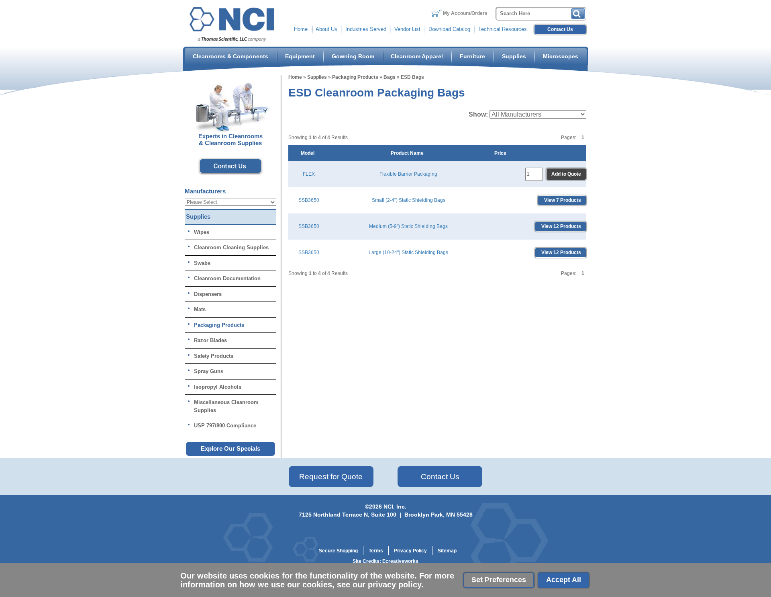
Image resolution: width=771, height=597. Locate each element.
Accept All (563, 580)
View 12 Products (560, 226)
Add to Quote (566, 174)
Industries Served (365, 29)
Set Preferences (498, 580)
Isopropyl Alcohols (217, 387)
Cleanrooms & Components (230, 56)
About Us (326, 29)
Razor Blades (210, 340)
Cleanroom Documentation (227, 278)
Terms (376, 551)
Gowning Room (353, 56)
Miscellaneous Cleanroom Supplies (226, 406)
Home (301, 29)
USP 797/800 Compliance (225, 426)
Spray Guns (208, 371)
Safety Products (213, 356)
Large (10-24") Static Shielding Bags (408, 252)
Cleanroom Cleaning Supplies (231, 247)
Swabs (202, 263)
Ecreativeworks (400, 561)
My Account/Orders (465, 13)
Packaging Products (355, 77)
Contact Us (560, 29)
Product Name (408, 153)
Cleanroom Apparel (417, 56)
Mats (200, 309)
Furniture (472, 56)
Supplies (514, 56)
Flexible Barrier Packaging (408, 174)
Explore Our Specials (230, 448)
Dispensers (208, 294)
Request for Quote (331, 476)
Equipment (300, 56)
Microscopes (560, 56)
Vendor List (407, 29)
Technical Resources (502, 29)
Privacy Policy (410, 551)
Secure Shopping (338, 551)
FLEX (309, 174)
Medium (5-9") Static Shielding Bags (408, 226)
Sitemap (447, 551)
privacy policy (394, 584)
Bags (389, 77)
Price (501, 153)
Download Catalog (449, 29)
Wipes (201, 232)
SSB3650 (308, 200)
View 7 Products (562, 200)
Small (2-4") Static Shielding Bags (408, 200)
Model (309, 153)
